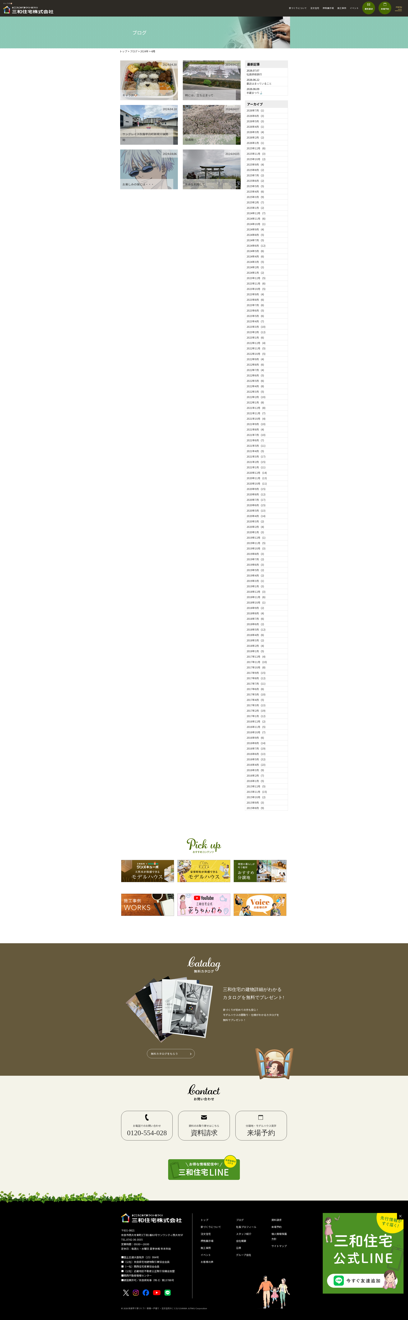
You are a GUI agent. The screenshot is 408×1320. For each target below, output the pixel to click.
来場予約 (276, 1227)
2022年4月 (255, 386)
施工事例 (341, 8)
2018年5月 (256, 629)
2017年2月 (256, 710)
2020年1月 (255, 532)
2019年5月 (255, 570)
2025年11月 (256, 154)
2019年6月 (255, 564)
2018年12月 (256, 592)
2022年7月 (255, 370)
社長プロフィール (246, 1227)
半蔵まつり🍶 (254, 93)
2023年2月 (256, 332)
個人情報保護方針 (279, 1236)
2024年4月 (255, 256)
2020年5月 (256, 510)
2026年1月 (255, 143)
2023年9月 (255, 294)
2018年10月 (256, 602)
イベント (354, 8)
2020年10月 (257, 483)
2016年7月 (256, 748)
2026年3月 (255, 132)
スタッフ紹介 (243, 1234)
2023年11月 (256, 283)
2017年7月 (256, 683)
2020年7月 (256, 500)
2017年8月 (256, 678)
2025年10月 (256, 159)
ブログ (240, 1220)
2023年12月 (256, 278)
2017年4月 (255, 700)
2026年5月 (255, 121)
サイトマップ (279, 1246)
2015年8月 (255, 808)
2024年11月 (256, 218)
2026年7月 (255, 110)
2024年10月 (256, 224)
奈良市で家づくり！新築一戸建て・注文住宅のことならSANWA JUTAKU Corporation (167, 1308)
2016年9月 (255, 738)
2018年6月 (255, 624)
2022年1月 (255, 402)
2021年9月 (256, 424)
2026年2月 (255, 137)
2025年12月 (256, 148)
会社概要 (241, 1241)
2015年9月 (255, 802)
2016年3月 (255, 770)
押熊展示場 (328, 8)
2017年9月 (256, 673)
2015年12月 (256, 786)
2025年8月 (255, 170)
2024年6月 (256, 245)
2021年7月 (256, 435)
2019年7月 (255, 559)
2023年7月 (255, 305)
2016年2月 (255, 775)
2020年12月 (257, 473)
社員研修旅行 (254, 74)
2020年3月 (255, 521)
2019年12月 (256, 537)
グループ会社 (243, 1255)
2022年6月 (255, 375)
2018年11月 (256, 597)
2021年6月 (255, 440)
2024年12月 (256, 213)
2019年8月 (255, 554)
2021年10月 (256, 418)
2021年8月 (255, 429)
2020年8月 (256, 494)
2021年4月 (255, 451)
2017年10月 (256, 667)
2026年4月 (255, 127)
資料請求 (276, 1220)
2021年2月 (256, 462)
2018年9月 (255, 608)
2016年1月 (255, 781)
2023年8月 (255, 300)
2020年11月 (257, 478)
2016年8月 (256, 743)
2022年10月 (256, 354)
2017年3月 (256, 705)
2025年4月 (255, 191)
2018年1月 (255, 651)
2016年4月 (256, 765)
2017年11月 (257, 662)
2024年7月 (255, 240)
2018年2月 (255, 646)
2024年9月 (255, 229)
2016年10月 (256, 732)
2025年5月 (255, 186)
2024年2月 (255, 267)
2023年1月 (255, 337)
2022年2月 (256, 397)
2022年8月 (255, 364)
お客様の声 (207, 1262)
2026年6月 (255, 116)
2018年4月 (255, 635)
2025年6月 (255, 181)
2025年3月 (255, 197)
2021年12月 (256, 408)
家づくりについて (298, 8)
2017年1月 (256, 716)
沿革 (238, 1248)
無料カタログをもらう (164, 1054)
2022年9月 (255, 359)
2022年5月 (255, 381)
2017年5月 (256, 694)
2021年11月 (256, 413)
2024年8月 (255, 235)
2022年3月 (255, 391)
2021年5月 (256, 446)
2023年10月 (256, 289)
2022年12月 (256, 343)
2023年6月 (255, 310)
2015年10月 (256, 797)
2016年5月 (256, 759)
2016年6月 (256, 754)
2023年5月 (255, 316)
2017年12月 (256, 656)
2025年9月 (255, 164)
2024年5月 (255, 251)
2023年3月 (256, 327)
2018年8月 (255, 613)
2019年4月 (255, 575)
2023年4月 (255, 321)
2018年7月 (255, 619)
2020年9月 (256, 489)
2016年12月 (256, 721)
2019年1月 (255, 586)
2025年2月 (255, 202)
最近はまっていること (259, 83)
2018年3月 (255, 640)
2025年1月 (255, 208)
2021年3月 (256, 456)
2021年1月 (256, 467)
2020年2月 (255, 527)
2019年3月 (255, 581)
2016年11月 (256, 727)
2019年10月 (256, 548)
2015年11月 (257, 792)
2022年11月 (256, 348)
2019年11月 (256, 543)
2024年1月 (255, 272)
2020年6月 (256, 505)
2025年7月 (255, 175)
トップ (204, 1220)
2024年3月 (255, 262)
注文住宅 (314, 8)
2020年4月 (256, 516)
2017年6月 (255, 689)
